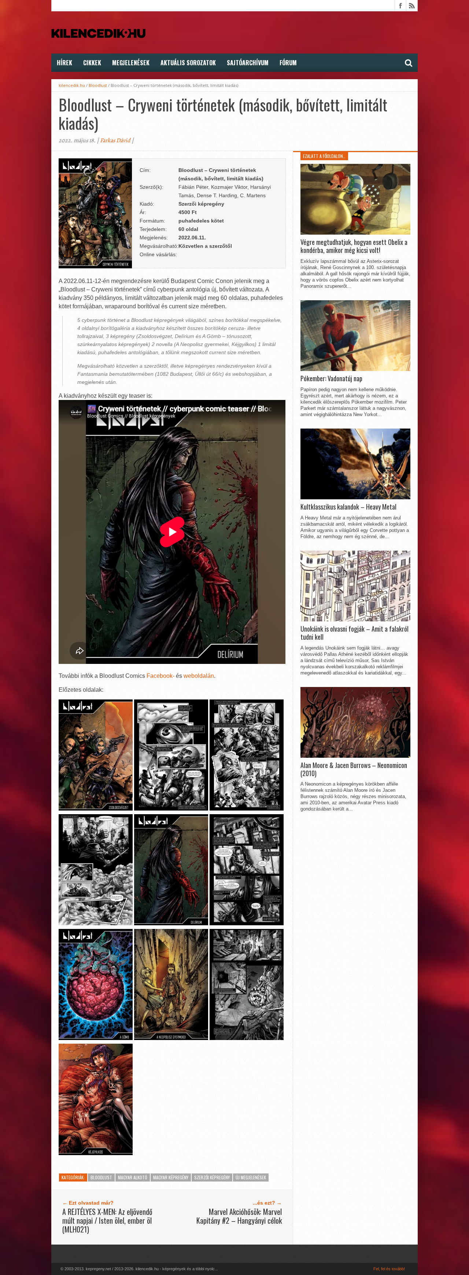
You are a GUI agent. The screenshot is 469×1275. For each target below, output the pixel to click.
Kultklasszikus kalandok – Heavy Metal (348, 507)
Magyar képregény (170, 1177)
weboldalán (199, 676)
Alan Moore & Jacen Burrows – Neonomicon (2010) (353, 769)
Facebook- (160, 676)
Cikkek (92, 62)
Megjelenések (130, 62)
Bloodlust (98, 85)
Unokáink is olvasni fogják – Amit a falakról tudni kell (354, 633)
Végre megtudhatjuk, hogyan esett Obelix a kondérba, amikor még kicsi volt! (353, 246)
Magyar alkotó (132, 1177)
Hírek (64, 62)
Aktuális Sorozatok (188, 62)
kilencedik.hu (72, 85)
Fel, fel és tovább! (389, 1269)
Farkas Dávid (115, 140)
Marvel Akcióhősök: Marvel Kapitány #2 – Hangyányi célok (239, 1216)
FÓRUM (288, 62)
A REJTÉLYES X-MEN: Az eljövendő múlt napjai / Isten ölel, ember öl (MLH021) (107, 1220)
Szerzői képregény (212, 1177)
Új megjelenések (251, 1177)
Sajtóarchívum (248, 62)
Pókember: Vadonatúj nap (331, 379)
